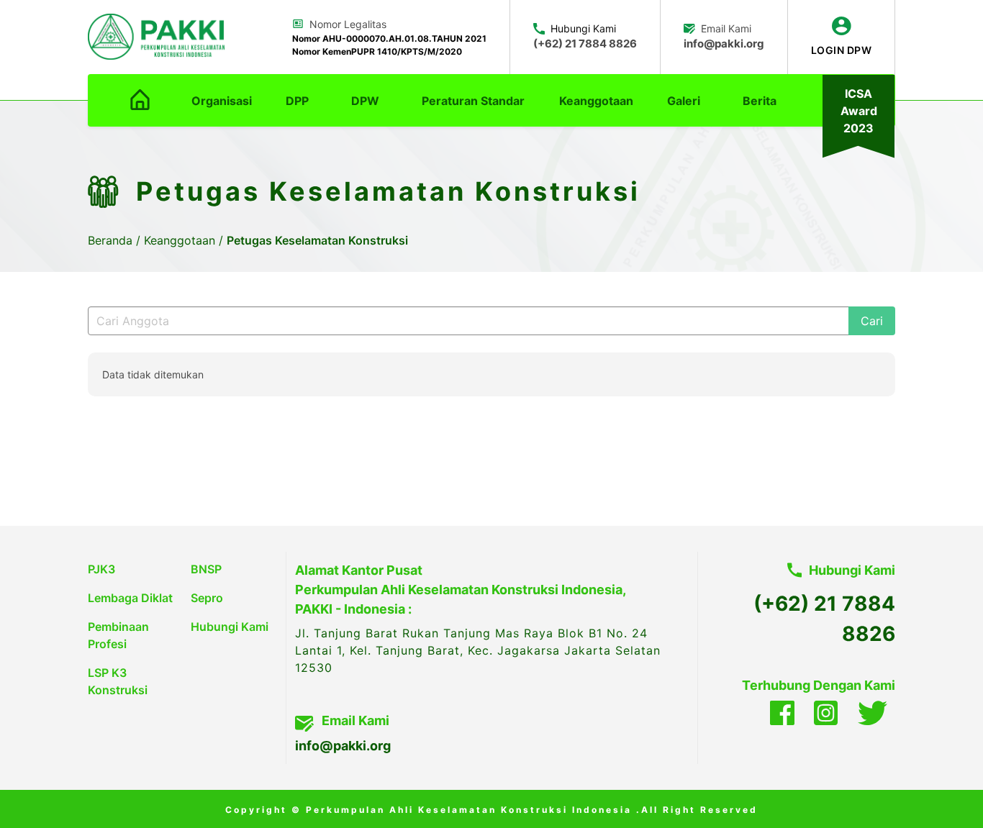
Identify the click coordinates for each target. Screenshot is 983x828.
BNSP (206, 569)
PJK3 (101, 569)
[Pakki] (156, 37)
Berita (759, 101)
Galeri (683, 101)
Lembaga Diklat (130, 598)
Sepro (207, 598)
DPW (365, 101)
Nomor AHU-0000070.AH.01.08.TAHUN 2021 (389, 38)
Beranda (112, 240)
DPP (297, 101)
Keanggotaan (596, 101)
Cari (872, 321)
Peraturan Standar (473, 101)
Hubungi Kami (229, 626)
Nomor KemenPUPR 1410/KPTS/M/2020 (377, 51)
